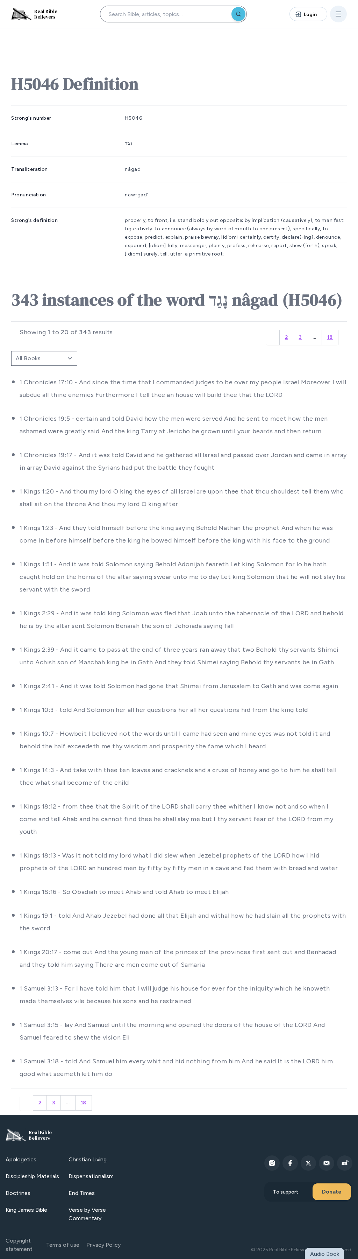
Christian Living (88, 1159)
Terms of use (62, 1244)
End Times (82, 1193)
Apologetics (21, 1159)
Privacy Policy (103, 1244)
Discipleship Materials (32, 1176)
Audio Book (324, 1254)
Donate (332, 1191)
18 (330, 337)
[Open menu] (338, 14)
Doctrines (18, 1193)
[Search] (238, 14)
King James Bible (26, 1209)
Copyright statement (19, 1244)
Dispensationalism (91, 1176)
